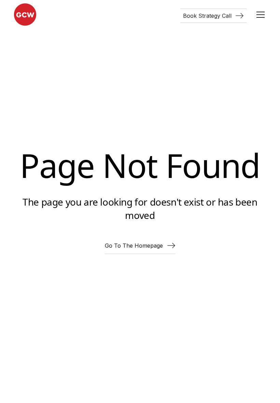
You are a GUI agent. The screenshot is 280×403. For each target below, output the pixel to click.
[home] (25, 14)
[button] (259, 14)
